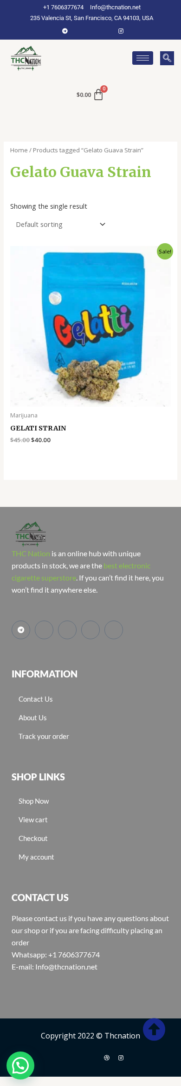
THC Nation (31, 553)
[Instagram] (121, 31)
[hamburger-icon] (142, 58)
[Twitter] (93, 31)
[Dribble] (107, 1058)
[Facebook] (79, 31)
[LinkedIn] (107, 31)
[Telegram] (65, 31)
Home (19, 150)
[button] (167, 58)
